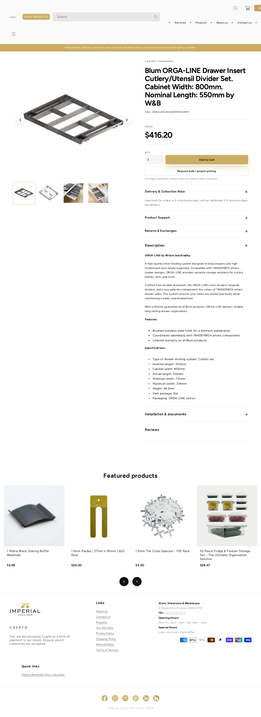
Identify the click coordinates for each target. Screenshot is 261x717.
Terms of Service (107, 650)
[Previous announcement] (11, 47)
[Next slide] (137, 581)
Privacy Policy (105, 633)
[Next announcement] (250, 47)
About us (102, 611)
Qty (147, 152)
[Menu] (14, 34)
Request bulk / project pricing (196, 171)
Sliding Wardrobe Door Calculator (43, 674)
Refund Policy (105, 644)
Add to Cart (207, 159)
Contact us (103, 617)
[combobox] (106, 16)
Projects (101, 622)
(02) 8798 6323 (175, 613)
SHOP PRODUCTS (36, 16)
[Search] (156, 16)
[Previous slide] (124, 581)
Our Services (104, 628)
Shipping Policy (106, 639)
